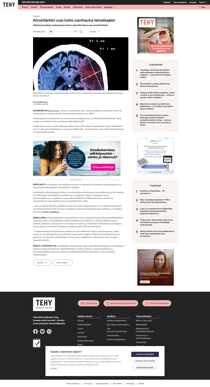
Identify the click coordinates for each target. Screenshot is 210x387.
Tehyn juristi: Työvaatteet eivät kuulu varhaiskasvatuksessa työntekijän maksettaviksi (156, 222)
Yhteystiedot (141, 342)
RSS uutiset (117, 383)
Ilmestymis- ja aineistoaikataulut (143, 337)
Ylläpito (141, 383)
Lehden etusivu (85, 316)
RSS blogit (131, 383)
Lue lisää (53, 368)
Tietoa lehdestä (180, 2)
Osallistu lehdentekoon (159, 303)
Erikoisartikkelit (46, 7)
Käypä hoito (53, 110)
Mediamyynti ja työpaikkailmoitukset (145, 330)
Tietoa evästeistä (73, 383)
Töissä (58, 7)
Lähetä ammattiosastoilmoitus (123, 303)
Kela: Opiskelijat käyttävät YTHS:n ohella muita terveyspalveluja (155, 201)
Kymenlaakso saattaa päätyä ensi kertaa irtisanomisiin (155, 85)
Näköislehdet (141, 324)
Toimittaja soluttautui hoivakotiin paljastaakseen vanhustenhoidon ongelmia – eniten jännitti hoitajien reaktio (155, 74)
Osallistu (167, 2)
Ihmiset (67, 7)
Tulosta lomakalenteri (116, 339)
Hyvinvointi (78, 7)
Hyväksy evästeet (145, 354)
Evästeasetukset (145, 368)
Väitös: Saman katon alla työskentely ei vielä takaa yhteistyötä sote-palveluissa (157, 233)
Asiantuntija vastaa (93, 7)
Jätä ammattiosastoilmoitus (117, 330)
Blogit (80, 344)
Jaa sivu (92, 31)
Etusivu (25, 7)
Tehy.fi (201, 2)
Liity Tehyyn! (61, 262)
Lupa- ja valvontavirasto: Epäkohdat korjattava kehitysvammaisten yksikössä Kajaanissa (156, 211)
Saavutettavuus (102, 383)
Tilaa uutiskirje (91, 303)
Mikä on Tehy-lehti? (144, 320)
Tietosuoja (88, 383)
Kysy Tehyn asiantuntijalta (118, 324)
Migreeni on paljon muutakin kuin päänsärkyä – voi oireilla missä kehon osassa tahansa (156, 106)
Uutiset (34, 7)
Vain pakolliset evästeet (145, 361)
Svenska (192, 2)
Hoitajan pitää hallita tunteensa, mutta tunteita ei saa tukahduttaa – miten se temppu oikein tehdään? (157, 95)
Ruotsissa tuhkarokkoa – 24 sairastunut (152, 192)
